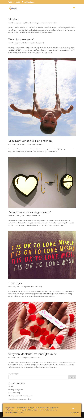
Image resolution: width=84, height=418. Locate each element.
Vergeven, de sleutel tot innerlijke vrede (32, 354)
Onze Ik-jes (15, 283)
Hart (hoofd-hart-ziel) (37, 43)
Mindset (13, 19)
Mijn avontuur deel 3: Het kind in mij (30, 141)
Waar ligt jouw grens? (21, 39)
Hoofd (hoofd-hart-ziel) (48, 23)
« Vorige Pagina (13, 374)
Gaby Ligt (15, 23)
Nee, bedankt (74, 413)
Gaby (13, 144)
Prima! (72, 408)
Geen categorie (35, 23)
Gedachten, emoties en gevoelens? (29, 212)
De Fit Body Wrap (14, 393)
